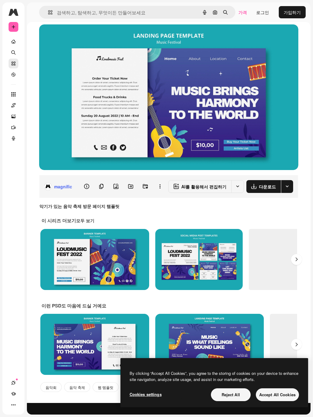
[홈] (13, 41)
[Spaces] (13, 105)
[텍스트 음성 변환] (13, 138)
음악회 (51, 387)
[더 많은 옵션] (160, 186)
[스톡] (13, 63)
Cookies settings (146, 394)
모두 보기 (85, 220)
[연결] (13, 383)
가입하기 (292, 12)
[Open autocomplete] (47, 12)
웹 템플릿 (105, 387)
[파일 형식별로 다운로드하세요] (287, 186)
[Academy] (13, 394)
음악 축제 (77, 387)
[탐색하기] (13, 74)
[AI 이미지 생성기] (13, 116)
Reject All (231, 394)
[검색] (13, 52)
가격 (242, 12)
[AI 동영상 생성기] (13, 127)
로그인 (262, 12)
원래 (74, 36)
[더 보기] (13, 405)
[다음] (296, 259)
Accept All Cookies (277, 394)
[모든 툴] (13, 94)
